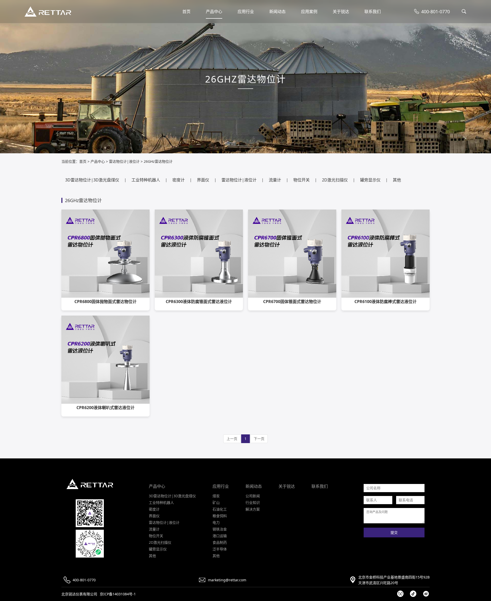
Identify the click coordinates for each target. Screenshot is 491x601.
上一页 (232, 438)
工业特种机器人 (145, 180)
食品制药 (220, 542)
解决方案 (253, 509)
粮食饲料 (220, 515)
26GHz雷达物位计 (158, 161)
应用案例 (309, 11)
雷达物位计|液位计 (124, 161)
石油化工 (220, 509)
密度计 (178, 180)
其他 (397, 180)
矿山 (216, 502)
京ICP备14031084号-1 (118, 594)
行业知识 (253, 502)
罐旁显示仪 (370, 180)
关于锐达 (341, 11)
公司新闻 (253, 495)
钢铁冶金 (220, 529)
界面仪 (203, 180)
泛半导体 (220, 549)
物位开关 (301, 180)
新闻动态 (277, 11)
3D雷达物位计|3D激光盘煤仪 (92, 180)
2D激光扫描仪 (335, 180)
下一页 (259, 438)
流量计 (275, 180)
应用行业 (246, 11)
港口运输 (220, 535)
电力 (216, 522)
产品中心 (214, 11)
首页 (186, 11)
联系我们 (372, 11)
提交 (394, 532)
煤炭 (216, 495)
